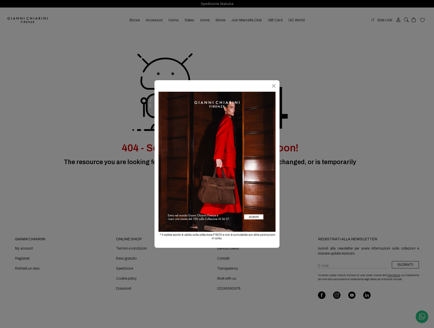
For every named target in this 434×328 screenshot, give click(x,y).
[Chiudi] (274, 86)
